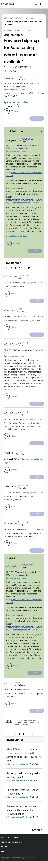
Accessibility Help (9, 838)
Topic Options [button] (39, 24)
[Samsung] (7, 4)
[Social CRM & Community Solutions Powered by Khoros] (37, 829)
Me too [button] (11, 106)
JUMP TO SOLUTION (23, 30)
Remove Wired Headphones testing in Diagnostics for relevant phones (21, 810)
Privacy (4, 847)
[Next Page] (34, 268)
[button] (39, 78)
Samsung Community (13, 18)
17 (29, 268)
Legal (4, 851)
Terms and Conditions (11, 842)
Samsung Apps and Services (14, 89)
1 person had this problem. (17, 102)
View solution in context (16, 236)
